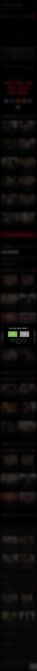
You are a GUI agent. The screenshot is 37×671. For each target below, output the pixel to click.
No (24, 334)
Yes (12, 334)
